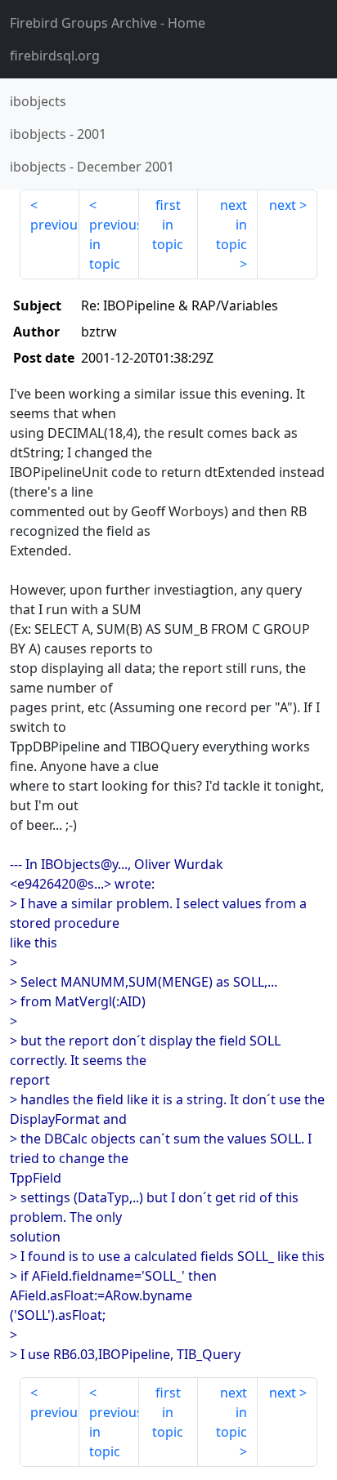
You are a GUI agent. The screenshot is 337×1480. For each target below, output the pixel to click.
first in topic (167, 224)
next (282, 205)
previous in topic (114, 244)
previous (54, 225)
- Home (107, 23)
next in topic (231, 224)
